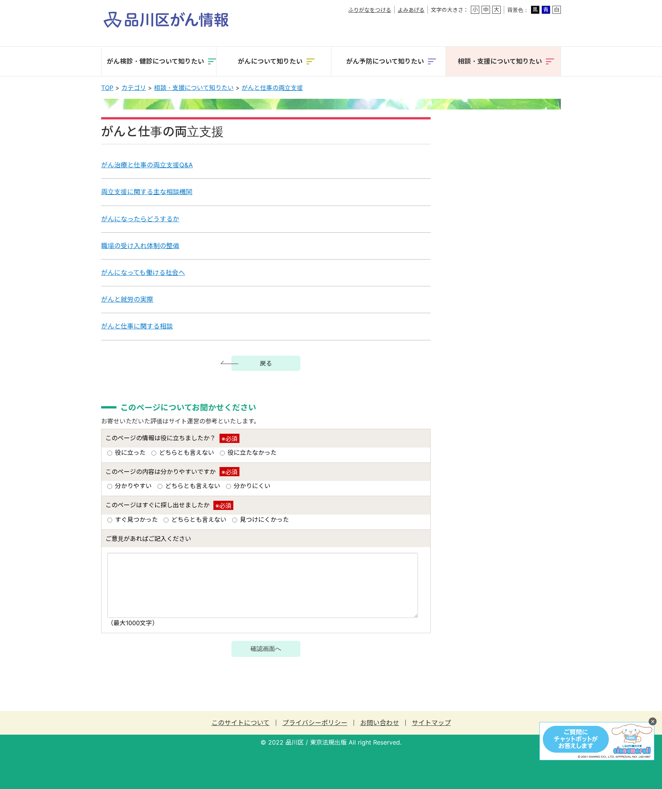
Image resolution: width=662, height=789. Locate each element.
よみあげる (411, 10)
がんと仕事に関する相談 (137, 326)
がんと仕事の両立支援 (272, 87)
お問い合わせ (379, 723)
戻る (266, 363)
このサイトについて (240, 723)
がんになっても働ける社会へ (143, 272)
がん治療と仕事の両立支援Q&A (147, 165)
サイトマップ (431, 723)
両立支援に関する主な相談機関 (146, 192)
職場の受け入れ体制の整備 (140, 246)
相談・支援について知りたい (194, 87)
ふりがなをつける (369, 10)
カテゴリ (133, 87)
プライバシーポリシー (314, 723)
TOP (107, 87)
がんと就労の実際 (127, 299)
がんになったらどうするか (140, 219)
